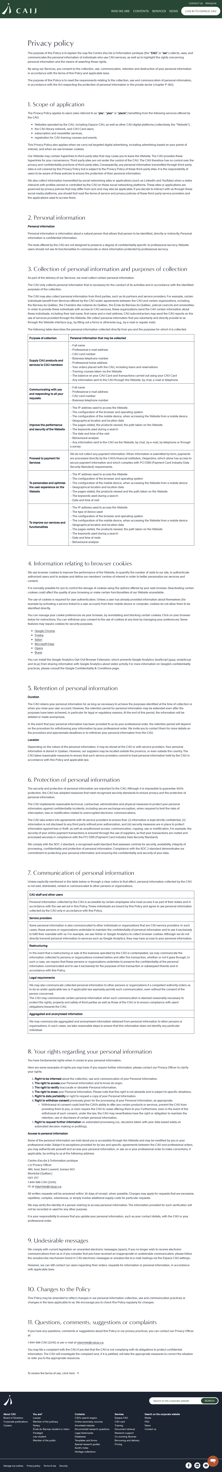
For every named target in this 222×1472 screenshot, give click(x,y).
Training (119, 1425)
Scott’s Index (81, 1447)
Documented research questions (92, 1429)
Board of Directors (13, 1417)
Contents (141, 11)
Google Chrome (45, 631)
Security (63, 1465)
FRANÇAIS (210, 3)
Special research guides (87, 1444)
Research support (124, 1432)
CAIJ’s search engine (86, 1417)
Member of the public (44, 1440)
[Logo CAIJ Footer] (7, 1400)
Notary (36, 1425)
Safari (38, 639)
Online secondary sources (89, 1421)
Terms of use (50, 1465)
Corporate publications (15, 1421)
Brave (38, 652)
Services (159, 11)
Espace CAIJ (121, 1417)
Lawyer (37, 1417)
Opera (39, 648)
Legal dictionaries (84, 1432)
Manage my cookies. (13, 1465)
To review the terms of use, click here (51, 1373)
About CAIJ (9, 1414)
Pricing (118, 1444)
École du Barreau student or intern (51, 1429)
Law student (39, 1436)
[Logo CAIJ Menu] (19, 9)
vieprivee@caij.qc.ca (48, 1186)
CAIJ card (120, 1421)
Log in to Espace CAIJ (200, 11)
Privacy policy (33, 1465)
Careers (7, 1425)
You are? (37, 1414)
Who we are (120, 11)
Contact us (196, 3)
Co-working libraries (125, 1436)
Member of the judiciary (45, 1421)
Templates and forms (86, 1440)
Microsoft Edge (44, 644)
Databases (80, 1436)
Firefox (39, 635)
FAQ (147, 1421)
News (173, 11)
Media (148, 1417)
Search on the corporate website (162, 1414)
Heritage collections (85, 1451)
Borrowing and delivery (127, 1440)
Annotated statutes (85, 1425)
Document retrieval (125, 1429)
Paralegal (38, 1432)
